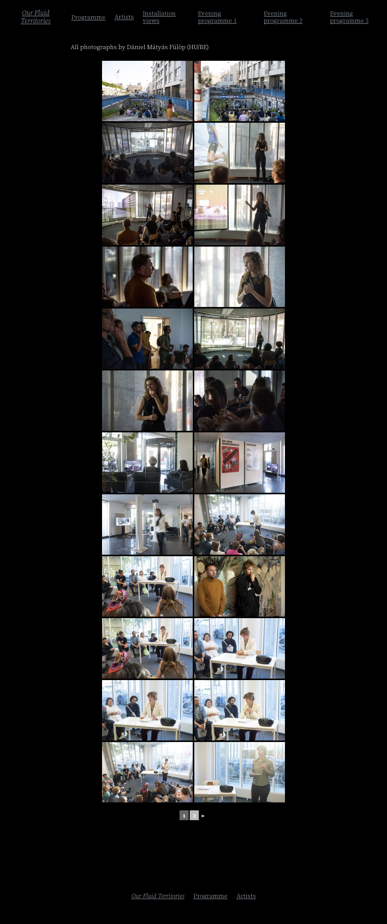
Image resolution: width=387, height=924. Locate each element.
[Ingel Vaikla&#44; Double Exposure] (147, 153)
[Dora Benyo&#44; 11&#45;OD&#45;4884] (147, 586)
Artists (124, 16)
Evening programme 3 (349, 17)
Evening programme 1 (217, 17)
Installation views (159, 17)
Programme (88, 17)
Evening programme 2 (283, 17)
